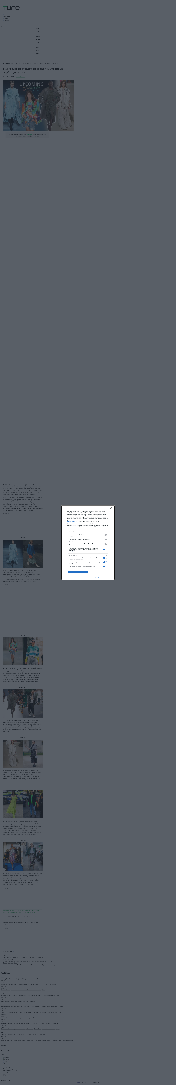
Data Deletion (80, 577)
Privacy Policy (96, 577)
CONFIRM (78, 572)
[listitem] (88, 531)
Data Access (88, 577)
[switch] (105, 535)
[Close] (111, 508)
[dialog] (88, 542)
